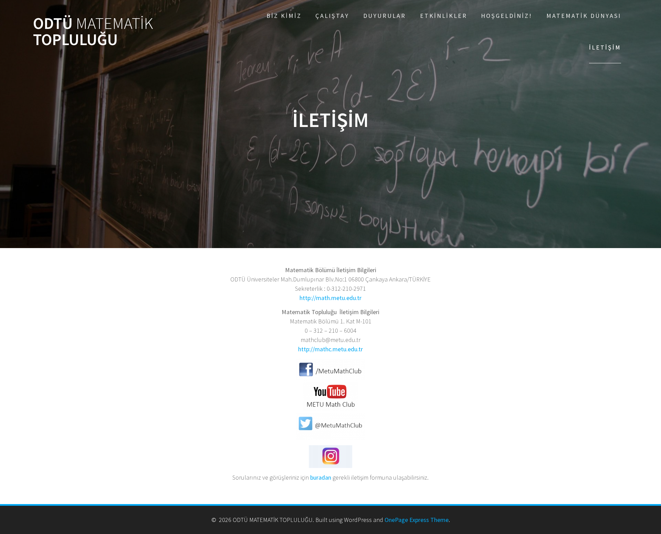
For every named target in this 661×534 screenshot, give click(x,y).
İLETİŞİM (605, 47)
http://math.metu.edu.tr (330, 298)
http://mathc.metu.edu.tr (330, 349)
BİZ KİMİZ (284, 16)
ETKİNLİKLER (443, 16)
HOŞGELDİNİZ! (506, 16)
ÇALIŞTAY (332, 16)
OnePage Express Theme (417, 520)
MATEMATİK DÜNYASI (583, 16)
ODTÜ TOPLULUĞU (93, 31)
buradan (320, 477)
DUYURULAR (384, 16)
